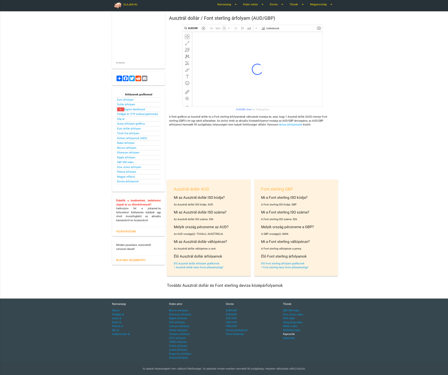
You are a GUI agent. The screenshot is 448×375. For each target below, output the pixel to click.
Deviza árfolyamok (128, 181)
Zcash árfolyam (178, 349)
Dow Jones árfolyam (129, 167)
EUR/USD (231, 310)
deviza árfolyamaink (290, 124)
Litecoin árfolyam (179, 326)
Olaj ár (121, 119)
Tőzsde (297, 4)
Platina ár (117, 326)
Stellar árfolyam (178, 330)
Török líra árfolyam (128, 133)
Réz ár (115, 330)
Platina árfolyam (126, 171)
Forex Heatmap (235, 334)
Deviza (277, 4)
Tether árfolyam (178, 346)
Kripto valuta (254, 4)
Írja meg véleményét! (130, 260)
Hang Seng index (292, 322)
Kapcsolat (289, 338)
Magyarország (321, 4)
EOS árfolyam (177, 322)
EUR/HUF (231, 314)
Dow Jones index (293, 314)
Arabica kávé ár (121, 334)
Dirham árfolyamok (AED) (132, 138)
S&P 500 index (125, 162)
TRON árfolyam (178, 342)
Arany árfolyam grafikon (131, 123)
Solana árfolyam (178, 357)
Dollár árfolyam (126, 104)
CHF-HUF (231, 318)
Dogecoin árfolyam (180, 353)
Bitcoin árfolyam (126, 147)
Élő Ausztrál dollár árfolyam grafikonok (196, 263)
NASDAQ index (291, 330)
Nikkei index (290, 326)
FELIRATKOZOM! (126, 231)
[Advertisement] (252, 153)
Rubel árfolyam (126, 143)
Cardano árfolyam (179, 334)
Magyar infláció (126, 176)
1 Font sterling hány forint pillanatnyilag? (284, 267)
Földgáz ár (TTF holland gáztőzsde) (137, 114)
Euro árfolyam (125, 99)
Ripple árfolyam (126, 157)
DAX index (289, 318)
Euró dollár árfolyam (129, 128)
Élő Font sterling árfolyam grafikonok (282, 263)
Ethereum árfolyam (128, 152)
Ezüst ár (116, 322)
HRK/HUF (231, 326)
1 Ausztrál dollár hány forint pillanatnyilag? (198, 267)
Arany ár (117, 318)
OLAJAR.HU (130, 4)
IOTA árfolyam (177, 338)
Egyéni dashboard (134, 109)
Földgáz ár (118, 314)
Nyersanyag (227, 4)
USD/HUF (231, 322)
